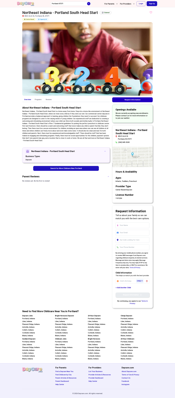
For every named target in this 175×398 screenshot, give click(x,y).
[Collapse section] (105, 151)
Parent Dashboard (62, 381)
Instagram (125, 384)
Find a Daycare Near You (64, 371)
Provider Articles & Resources (100, 375)
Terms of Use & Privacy (130, 375)
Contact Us (126, 378)
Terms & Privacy (135, 267)
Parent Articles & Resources (65, 378)
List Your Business (95, 371)
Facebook (125, 381)
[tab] (27, 99)
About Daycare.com (129, 371)
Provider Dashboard (96, 378)
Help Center (59, 384)
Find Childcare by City (63, 375)
